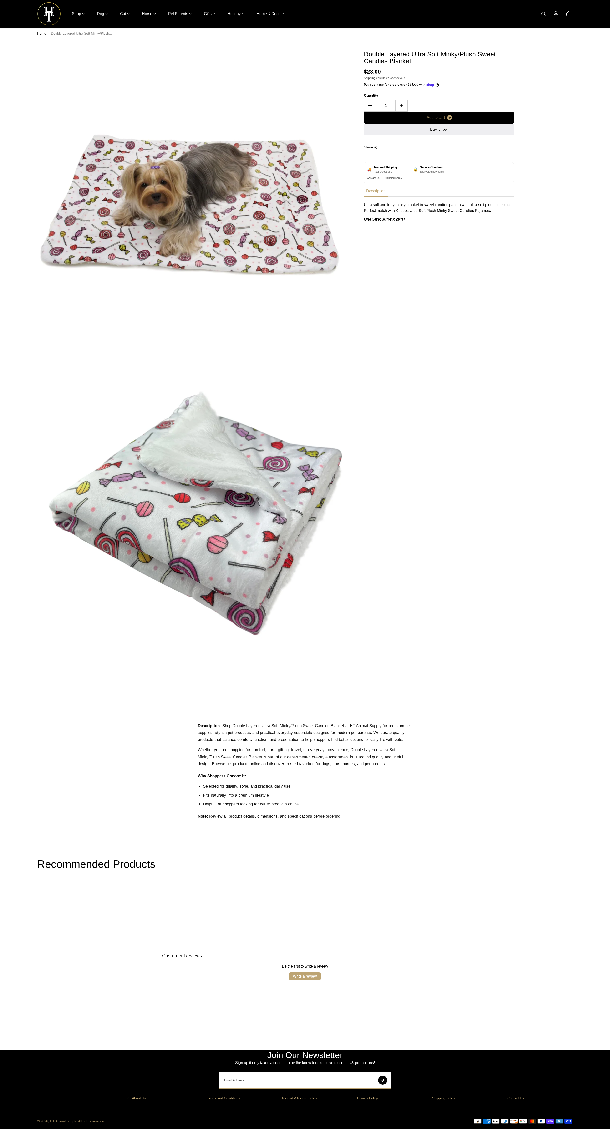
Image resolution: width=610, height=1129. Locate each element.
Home (41, 33)
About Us (139, 1098)
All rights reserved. (92, 1121)
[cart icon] (568, 13)
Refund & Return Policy (299, 1098)
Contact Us (515, 1098)
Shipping (370, 78)
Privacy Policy (367, 1098)
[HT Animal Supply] (49, 14)
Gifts (208, 14)
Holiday (234, 14)
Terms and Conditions (223, 1098)
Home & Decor (269, 14)
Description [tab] (376, 191)
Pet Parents (178, 14)
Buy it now (439, 129)
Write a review (305, 976)
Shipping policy (393, 177)
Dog (100, 14)
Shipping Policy (443, 1098)
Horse (147, 14)
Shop (76, 14)
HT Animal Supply (63, 1121)
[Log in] (555, 13)
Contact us (373, 177)
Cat (123, 14)
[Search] (543, 13)
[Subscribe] (382, 1080)
